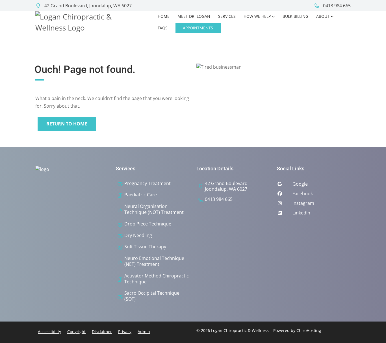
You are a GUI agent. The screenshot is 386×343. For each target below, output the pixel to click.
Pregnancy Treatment (147, 183)
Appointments (198, 28)
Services (227, 16)
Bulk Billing (295, 16)
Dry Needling (138, 235)
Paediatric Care (140, 195)
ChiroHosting (308, 330)
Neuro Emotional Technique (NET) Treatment (154, 261)
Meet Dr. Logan (193, 16)
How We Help (257, 16)
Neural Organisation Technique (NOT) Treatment (154, 209)
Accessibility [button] (49, 331)
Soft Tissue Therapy (145, 247)
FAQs (163, 28)
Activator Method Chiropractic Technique (156, 279)
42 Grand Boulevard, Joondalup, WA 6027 (87, 6)
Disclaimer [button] (102, 331)
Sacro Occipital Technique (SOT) (151, 296)
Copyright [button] (76, 331)
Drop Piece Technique (147, 224)
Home (164, 16)
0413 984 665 (336, 6)
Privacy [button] (124, 331)
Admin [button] (144, 331)
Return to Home (66, 124)
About (322, 16)
